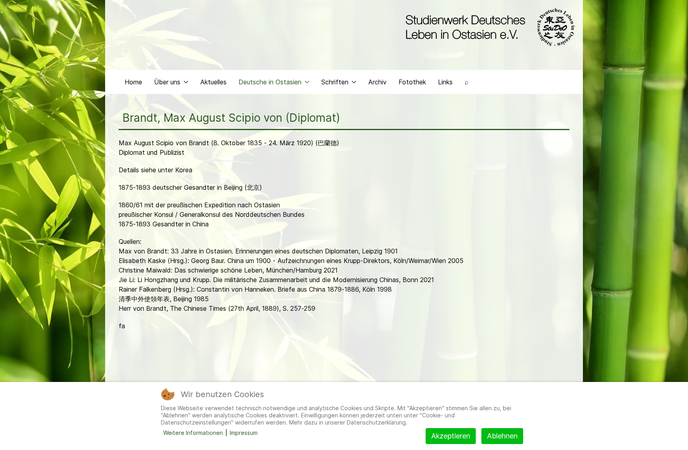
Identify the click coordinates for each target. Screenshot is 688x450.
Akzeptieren (450, 436)
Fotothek (412, 82)
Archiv (377, 82)
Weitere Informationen (193, 432)
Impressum (244, 432)
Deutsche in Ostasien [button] (269, 82)
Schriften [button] (334, 82)
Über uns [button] (167, 82)
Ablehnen (502, 436)
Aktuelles (213, 82)
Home (133, 82)
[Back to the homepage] (488, 27)
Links (445, 82)
